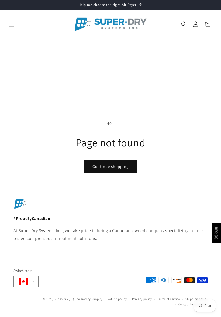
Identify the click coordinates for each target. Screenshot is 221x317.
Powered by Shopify (88, 299)
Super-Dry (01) (64, 299)
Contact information (193, 304)
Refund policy (117, 299)
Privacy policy (142, 299)
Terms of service (168, 299)
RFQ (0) (216, 233)
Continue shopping (110, 166)
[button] (11, 24)
